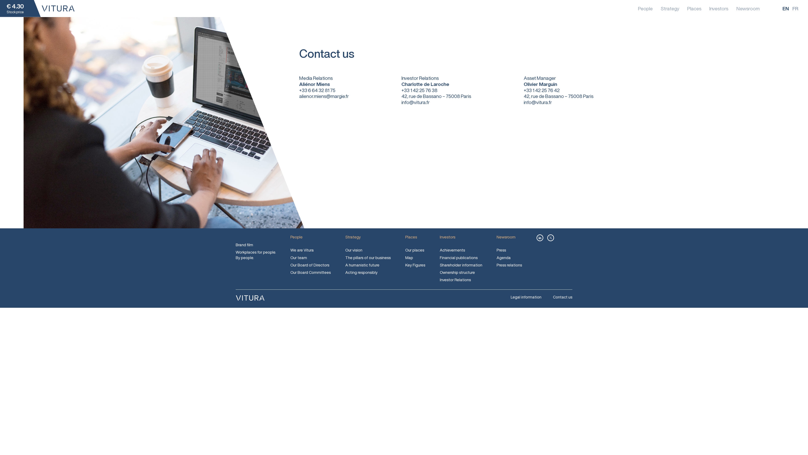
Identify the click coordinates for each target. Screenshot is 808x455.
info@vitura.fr (415, 102)
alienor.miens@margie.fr (324, 96)
